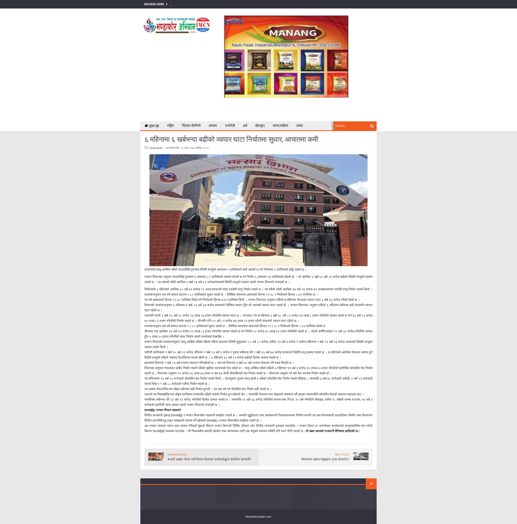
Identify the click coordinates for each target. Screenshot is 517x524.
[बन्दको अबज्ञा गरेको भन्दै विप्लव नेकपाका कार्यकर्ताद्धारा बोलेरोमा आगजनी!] (156, 456)
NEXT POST (342, 454)
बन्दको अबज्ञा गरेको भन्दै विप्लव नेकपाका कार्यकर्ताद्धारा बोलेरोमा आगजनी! (209, 459)
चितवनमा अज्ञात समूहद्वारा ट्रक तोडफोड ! (325, 459)
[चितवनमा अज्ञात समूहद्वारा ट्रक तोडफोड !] (361, 456)
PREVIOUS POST (177, 454)
